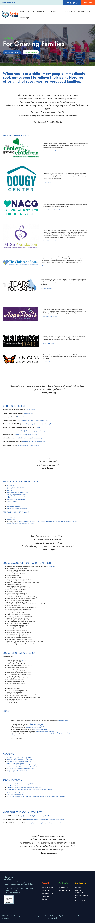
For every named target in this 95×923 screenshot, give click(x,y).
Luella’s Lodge (10, 498)
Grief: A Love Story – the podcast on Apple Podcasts (20, 768)
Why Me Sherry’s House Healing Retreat (17, 508)
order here (51, 566)
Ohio (12, 523)
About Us (23, 11)
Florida (38, 521)
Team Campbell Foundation (13, 506)
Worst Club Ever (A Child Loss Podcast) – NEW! (19, 758)
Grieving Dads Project (48, 343)
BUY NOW (25, 660)
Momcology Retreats (12, 501)
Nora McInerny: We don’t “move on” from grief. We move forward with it (25, 784)
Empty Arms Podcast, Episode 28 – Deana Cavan (19, 759)
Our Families (37, 11)
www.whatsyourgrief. (29, 434)
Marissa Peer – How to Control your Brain (17, 791)
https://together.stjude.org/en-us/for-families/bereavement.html (45, 823)
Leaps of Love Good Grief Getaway (16, 496)
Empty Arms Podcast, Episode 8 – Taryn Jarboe (19, 761)
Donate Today (88, 2)
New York (63, 521)
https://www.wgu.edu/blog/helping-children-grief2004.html (35, 816)
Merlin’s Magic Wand (12, 503)
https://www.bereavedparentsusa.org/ (41, 424)
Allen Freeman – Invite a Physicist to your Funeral (19, 793)
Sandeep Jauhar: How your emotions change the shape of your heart (24, 787)
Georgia (43, 521)
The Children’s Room (47, 266)
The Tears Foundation (46, 288)
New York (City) (70, 521)
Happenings (24, 17)
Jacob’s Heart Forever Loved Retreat (16, 499)
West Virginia (31, 523)
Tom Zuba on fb (26, 441)
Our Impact (46, 890)
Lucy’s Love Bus (47, 362)
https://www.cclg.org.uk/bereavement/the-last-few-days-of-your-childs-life (45, 819)
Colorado (34, 521)
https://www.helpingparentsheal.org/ (35, 431)
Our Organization (48, 887)
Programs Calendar (82, 901)
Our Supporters (47, 893)
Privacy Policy (34, 916)
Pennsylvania (17, 523)
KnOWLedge (83, 11)
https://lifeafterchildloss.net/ (33, 728)
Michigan (52, 521)
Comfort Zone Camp (12, 518)
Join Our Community (12, 52)
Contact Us (45, 899)
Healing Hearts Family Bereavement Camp (17, 492)
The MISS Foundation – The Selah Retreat (53, 241)
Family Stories (63, 887)
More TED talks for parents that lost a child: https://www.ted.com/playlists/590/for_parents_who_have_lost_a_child (36, 796)
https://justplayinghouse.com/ (40, 729)
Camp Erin (9, 516)
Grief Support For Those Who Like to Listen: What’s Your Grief (23, 767)
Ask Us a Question (31, 52)
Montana (58, 521)
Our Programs (53, 11)
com (36, 434)
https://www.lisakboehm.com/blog (45, 731)
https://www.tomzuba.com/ (39, 441)
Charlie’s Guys (10, 489)
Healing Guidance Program (81, 896)
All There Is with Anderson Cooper (15, 763)
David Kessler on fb (23, 445)
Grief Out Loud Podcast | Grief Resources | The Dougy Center (23, 765)
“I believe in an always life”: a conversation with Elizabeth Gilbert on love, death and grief (29, 789)
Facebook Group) (30, 410)
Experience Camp (11, 519)
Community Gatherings (79, 891)
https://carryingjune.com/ (36, 724)
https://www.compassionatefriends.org (38, 420)
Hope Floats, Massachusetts (50, 316)
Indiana (48, 521)
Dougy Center (47, 182)
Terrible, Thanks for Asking (13, 772)
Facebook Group (28, 413)
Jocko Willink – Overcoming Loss (15, 794)
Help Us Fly (68, 11)
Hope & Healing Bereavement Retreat (16, 494)
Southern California (26, 521)
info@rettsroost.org (63, 720)
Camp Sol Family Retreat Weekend (15, 487)
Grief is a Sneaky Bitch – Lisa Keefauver (17, 770)
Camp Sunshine (10, 485)
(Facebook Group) (21, 438)
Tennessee (24, 523)
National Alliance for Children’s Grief (52, 210)
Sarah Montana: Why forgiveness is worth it (17, 786)
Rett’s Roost (9, 505)
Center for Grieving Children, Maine (52, 151)
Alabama (18, 521)
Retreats (78, 887)
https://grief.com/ (34, 445)
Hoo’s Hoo (45, 896)
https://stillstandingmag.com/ (35, 438)
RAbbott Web (52, 918)
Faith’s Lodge (10, 490)
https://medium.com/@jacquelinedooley (40, 726)
